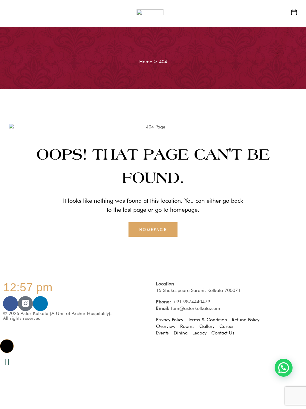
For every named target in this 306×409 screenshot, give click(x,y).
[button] (7, 346)
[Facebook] (10, 303)
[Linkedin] (40, 303)
